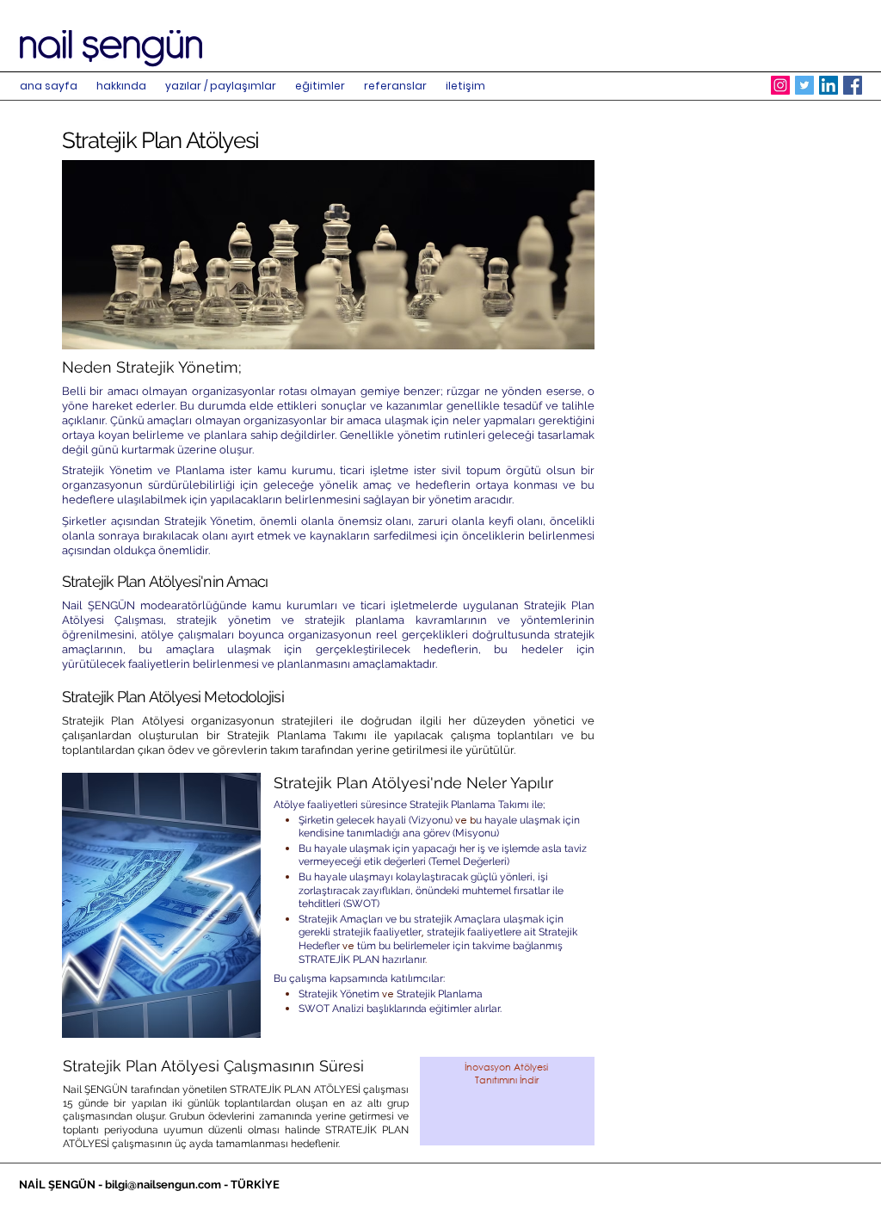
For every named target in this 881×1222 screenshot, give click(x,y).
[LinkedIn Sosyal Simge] (828, 85)
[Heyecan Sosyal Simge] (804, 85)
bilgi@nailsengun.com (163, 1184)
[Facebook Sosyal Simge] (852, 85)
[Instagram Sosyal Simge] (780, 85)
